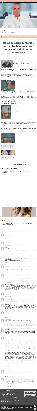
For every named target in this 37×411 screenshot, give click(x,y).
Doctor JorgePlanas (24, 55)
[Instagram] (3, 401)
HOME (2, 39)
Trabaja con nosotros (16, 400)
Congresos (14, 396)
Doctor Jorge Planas (8, 265)
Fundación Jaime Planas (16, 398)
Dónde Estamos (5, 398)
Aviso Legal (19, 407)
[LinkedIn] (1, 401)
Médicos (14, 393)
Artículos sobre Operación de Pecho (8, 39)
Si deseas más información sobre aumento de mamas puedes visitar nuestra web (17, 131)
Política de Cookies (32, 407)
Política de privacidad (24, 407)
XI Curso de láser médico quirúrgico (9, 168)
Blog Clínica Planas (30, 392)
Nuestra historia (15, 397)
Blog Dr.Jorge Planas (30, 395)
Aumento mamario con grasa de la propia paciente (13, 188)
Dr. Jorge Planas (7, 329)
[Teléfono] (9, 401)
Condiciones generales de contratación (7, 408)
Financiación (15, 394)
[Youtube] (5, 401)
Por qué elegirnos (15, 401)
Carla (6, 247)
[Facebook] (7, 401)
